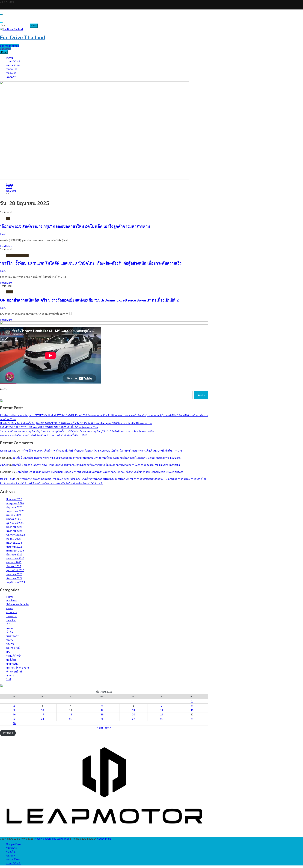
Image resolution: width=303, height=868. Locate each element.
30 (14, 723)
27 (133, 718)
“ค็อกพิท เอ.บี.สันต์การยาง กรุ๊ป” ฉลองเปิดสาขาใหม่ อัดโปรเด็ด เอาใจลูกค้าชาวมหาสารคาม (75, 226)
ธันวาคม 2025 (14, 530)
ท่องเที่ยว (11, 73)
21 (161, 714)
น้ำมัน (9, 291)
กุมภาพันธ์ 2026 (15, 522)
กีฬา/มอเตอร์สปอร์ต (17, 255)
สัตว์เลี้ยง (11, 659)
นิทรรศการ (12, 636)
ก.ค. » (108, 727)
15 (192, 710)
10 (42, 710)
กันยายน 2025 (14, 542)
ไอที (8, 679)
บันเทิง (9, 640)
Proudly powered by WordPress (52, 838)
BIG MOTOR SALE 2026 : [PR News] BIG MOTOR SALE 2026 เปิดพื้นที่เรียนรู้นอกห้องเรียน (49, 427)
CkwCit (4, 464)
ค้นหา (3, 389)
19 (102, 714)
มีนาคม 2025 (13, 566)
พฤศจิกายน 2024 (15, 582)
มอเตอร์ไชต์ (13, 65)
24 (42, 718)
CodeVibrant (104, 838)
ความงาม (11, 612)
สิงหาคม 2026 (14, 499)
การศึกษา (11, 600)
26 (102, 718)
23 (14, 718)
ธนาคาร (11, 76)
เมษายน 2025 (13, 562)
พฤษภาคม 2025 (15, 558)
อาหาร (10, 675)
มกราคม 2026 (14, 526)
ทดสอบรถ (11, 69)
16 (14, 714)
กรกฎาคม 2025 (15, 550)
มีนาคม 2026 (13, 519)
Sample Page (13, 844)
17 (42, 714)
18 (70, 714)
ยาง (8, 218)
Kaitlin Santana (8, 450)
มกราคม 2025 (14, 574)
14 (161, 710)
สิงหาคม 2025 (14, 546)
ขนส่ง (9, 608)
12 (102, 710)
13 (133, 710)
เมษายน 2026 (13, 515)
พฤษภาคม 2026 (15, 511)
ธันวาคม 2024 (14, 578)
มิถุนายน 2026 (14, 507)
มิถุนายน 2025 (14, 554)
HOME (9, 57)
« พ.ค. (100, 727)
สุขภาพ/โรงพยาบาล (17, 667)
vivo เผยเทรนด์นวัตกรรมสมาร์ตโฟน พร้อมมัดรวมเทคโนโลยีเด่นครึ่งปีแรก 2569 (43, 435)
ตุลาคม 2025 (13, 538)
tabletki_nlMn (7, 478)
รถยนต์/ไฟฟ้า (13, 61)
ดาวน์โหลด (8, 733)
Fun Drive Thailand (22, 37)
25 (70, 718)
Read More (6, 246)
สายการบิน (12, 663)
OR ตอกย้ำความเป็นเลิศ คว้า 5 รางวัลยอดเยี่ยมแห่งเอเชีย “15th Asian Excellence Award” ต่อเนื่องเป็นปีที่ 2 (89, 300)
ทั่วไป (9, 624)
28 (161, 718)
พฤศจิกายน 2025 (15, 534)
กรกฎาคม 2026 (15, 503)
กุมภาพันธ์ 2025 (15, 570)
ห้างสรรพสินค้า (14, 671)
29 (192, 718)
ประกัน (10, 643)
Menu (3, 52)
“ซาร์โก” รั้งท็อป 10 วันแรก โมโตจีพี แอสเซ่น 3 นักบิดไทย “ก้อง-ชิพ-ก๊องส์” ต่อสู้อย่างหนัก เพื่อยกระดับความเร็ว (90, 263)
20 (133, 714)
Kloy (2, 234)
